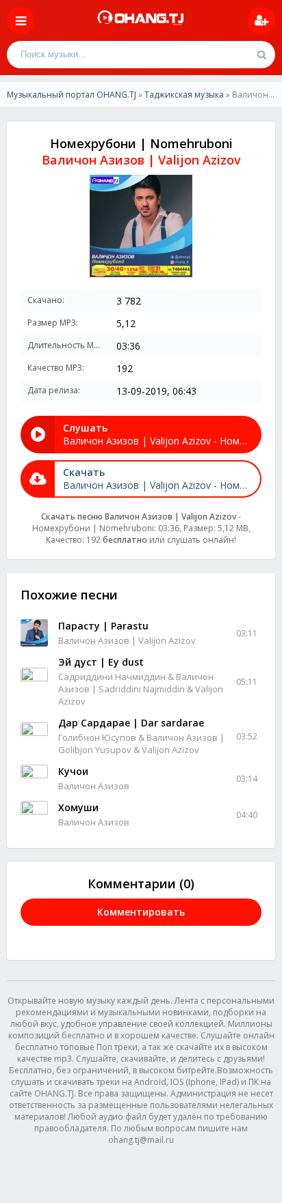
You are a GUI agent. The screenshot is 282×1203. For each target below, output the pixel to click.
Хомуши (78, 807)
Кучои (73, 771)
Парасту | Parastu (103, 625)
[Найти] (261, 54)
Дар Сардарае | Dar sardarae (131, 722)
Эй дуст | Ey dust (101, 661)
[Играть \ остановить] (34, 633)
